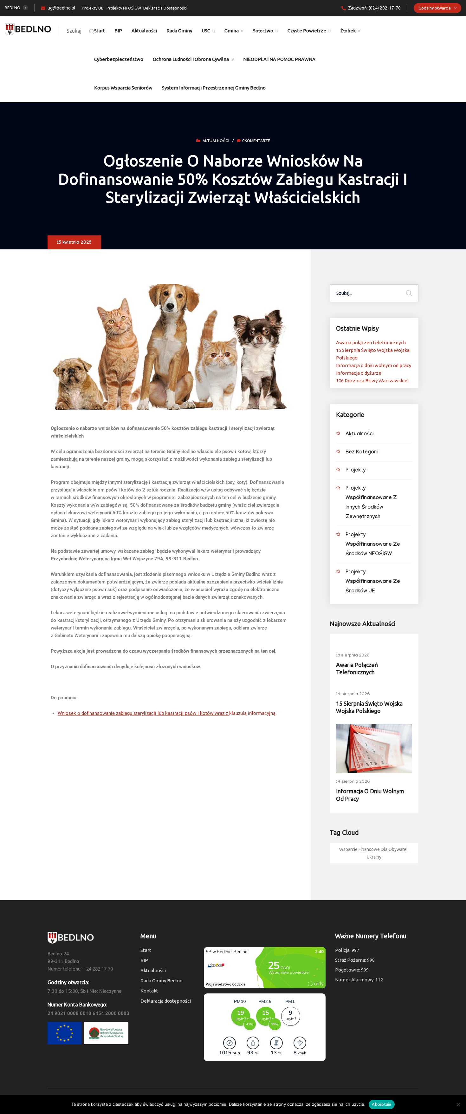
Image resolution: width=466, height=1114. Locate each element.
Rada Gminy (179, 30)
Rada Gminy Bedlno (161, 980)
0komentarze (256, 141)
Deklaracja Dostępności (165, 8)
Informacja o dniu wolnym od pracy (373, 365)
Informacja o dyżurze (358, 373)
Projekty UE (92, 8)
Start (99, 30)
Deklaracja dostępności (165, 1001)
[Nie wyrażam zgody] (458, 1104)
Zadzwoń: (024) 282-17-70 (374, 7)
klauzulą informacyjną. (167, 713)
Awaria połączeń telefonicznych (371, 342)
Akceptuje (381, 1104)
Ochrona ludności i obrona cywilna (191, 59)
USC (206, 30)
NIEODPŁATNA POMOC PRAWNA (279, 59)
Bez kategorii (362, 453)
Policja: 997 (347, 950)
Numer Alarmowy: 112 (359, 979)
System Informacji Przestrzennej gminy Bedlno (214, 87)
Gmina (231, 30)
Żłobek (348, 30)
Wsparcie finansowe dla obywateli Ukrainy (374, 853)
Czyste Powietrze (307, 30)
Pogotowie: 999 (352, 969)
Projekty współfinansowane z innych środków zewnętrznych (371, 503)
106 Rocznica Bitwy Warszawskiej (372, 380)
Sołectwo (263, 30)
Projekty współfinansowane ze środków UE (373, 582)
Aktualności (144, 30)
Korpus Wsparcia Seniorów (123, 87)
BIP (118, 30)
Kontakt (149, 990)
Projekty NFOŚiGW (124, 8)
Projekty (356, 471)
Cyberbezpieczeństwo (118, 59)
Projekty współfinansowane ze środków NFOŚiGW (373, 544)
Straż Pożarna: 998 (355, 960)
